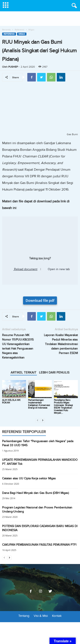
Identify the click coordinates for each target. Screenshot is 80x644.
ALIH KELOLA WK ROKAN (11, 401)
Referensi (19, 29)
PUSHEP (13, 66)
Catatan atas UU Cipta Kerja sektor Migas (29, 478)
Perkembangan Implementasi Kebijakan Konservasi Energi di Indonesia (39, 404)
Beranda (6, 29)
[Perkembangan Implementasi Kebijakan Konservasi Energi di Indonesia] (40, 389)
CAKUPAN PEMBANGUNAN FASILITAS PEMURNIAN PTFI (39, 544)
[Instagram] (40, 591)
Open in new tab (58, 269)
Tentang (23, 616)
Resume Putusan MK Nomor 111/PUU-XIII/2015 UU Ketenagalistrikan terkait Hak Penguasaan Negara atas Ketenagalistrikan (18, 346)
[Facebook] (31, 591)
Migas (22, 34)
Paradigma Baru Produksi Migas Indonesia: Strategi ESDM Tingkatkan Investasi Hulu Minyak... (63, 406)
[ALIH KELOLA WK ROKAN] (14, 389)
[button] (73, 5)
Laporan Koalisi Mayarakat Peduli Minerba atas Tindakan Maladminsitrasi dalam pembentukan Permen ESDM (61, 344)
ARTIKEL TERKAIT (23, 372)
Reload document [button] (25, 269)
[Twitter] (49, 591)
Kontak (57, 616)
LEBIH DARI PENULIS (54, 372)
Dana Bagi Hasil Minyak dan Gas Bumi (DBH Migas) (35, 493)
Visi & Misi (41, 616)
